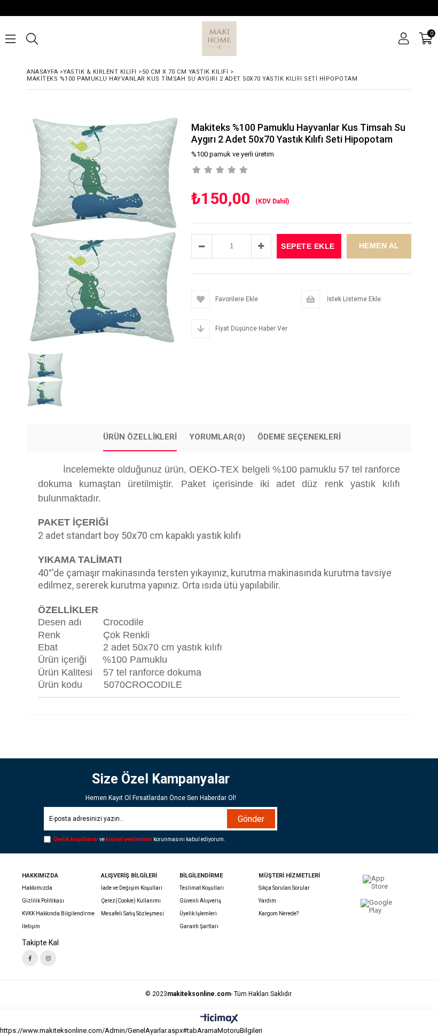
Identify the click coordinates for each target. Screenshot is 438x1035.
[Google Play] (377, 907)
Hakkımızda (37, 888)
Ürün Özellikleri (140, 437)
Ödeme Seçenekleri (299, 437)
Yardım (267, 901)
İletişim (31, 926)
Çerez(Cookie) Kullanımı (131, 901)
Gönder (251, 819)
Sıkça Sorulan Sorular (284, 888)
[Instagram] (48, 958)
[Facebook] (30, 958)
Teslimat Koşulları (201, 888)
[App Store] (377, 883)
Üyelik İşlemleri (198, 913)
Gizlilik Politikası (43, 901)
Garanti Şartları (198, 926)
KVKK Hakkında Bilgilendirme (58, 913)
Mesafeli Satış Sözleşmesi (132, 913)
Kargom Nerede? (279, 913)
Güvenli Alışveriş (200, 901)
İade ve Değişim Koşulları (131, 888)
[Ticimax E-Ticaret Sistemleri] (219, 1019)
